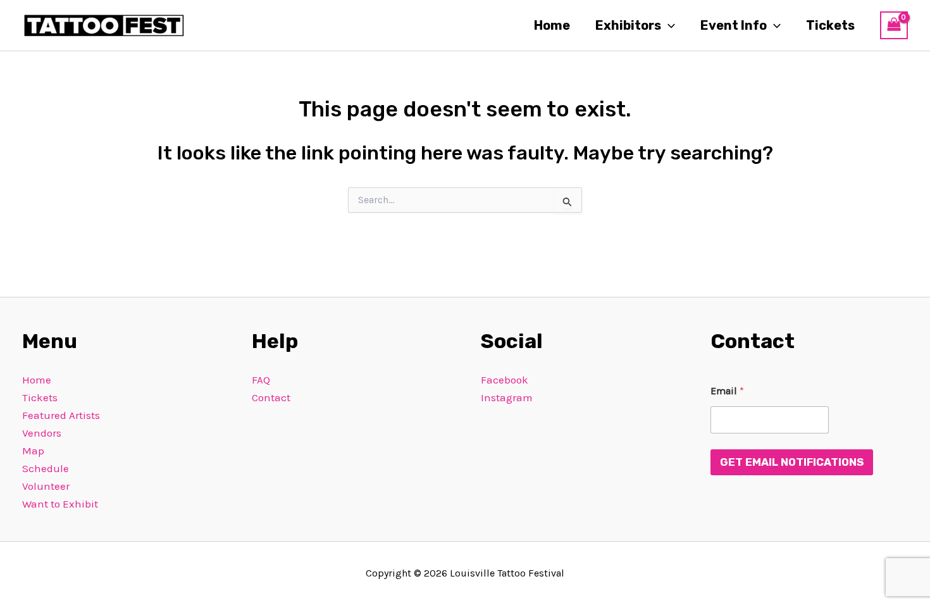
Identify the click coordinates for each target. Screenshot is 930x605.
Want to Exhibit (60, 503)
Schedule (45, 468)
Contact (271, 397)
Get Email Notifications (792, 462)
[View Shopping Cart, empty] (894, 25)
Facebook (504, 379)
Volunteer (46, 486)
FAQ (261, 379)
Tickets (830, 25)
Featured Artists (61, 415)
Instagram (507, 397)
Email (727, 391)
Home (552, 25)
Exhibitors (628, 25)
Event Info (733, 25)
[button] (668, 25)
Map (33, 450)
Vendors (41, 433)
